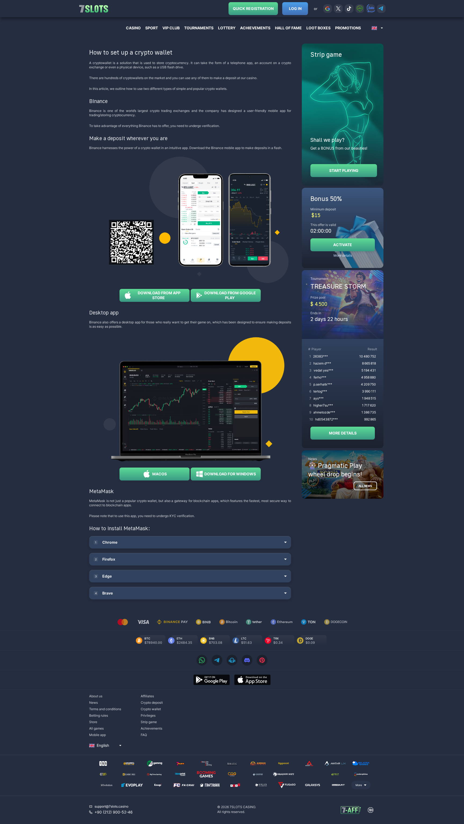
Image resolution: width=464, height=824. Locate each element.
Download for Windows (230, 474)
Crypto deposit (152, 703)
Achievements (151, 728)
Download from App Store (158, 295)
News (93, 703)
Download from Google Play (230, 295)
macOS (159, 474)
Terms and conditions (105, 709)
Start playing (343, 170)
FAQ (144, 735)
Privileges (148, 715)
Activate (342, 244)
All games (96, 728)
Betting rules (98, 715)
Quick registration (253, 8)
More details (343, 255)
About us (95, 696)
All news (365, 485)
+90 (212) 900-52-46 (114, 812)
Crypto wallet (151, 709)
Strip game (149, 722)
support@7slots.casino (111, 806)
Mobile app (97, 735)
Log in (295, 8)
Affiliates (147, 696)
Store (93, 722)
